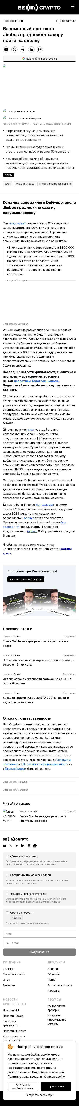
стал (30, 430)
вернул (29, 518)
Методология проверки (56, 1008)
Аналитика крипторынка (11, 1023)
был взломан (45, 505)
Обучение (54, 974)
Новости (8, 20)
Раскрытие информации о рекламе (57, 1019)
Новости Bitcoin (13, 1016)
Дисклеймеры (15, 769)
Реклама (8, 968)
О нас (6, 979)
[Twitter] (14, 49)
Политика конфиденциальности (45, 764)
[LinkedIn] (31, 49)
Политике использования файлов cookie (36, 1077)
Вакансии (9, 985)
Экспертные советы (60, 985)
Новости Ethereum (14, 1031)
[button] (39, 860)
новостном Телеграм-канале (36, 381)
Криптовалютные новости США (14, 1038)
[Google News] (35, 846)
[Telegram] (23, 49)
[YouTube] (6, 49)
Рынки (19, 20)
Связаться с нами (14, 974)
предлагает (17, 223)
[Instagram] (40, 49)
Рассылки (54, 991)
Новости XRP (11, 1010)
